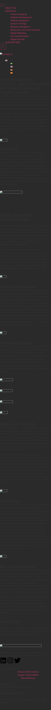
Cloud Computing (18, 14)
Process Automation (19, 36)
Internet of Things (18, 24)
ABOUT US (10, 8)
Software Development (21, 17)
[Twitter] (17, 660)
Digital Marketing (18, 33)
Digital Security (17, 39)
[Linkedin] (3, 660)
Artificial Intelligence (19, 20)
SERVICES (10, 11)
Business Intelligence (20, 27)
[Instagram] (10, 660)
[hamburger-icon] (2, 5)
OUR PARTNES (13, 42)
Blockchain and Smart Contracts (25, 30)
